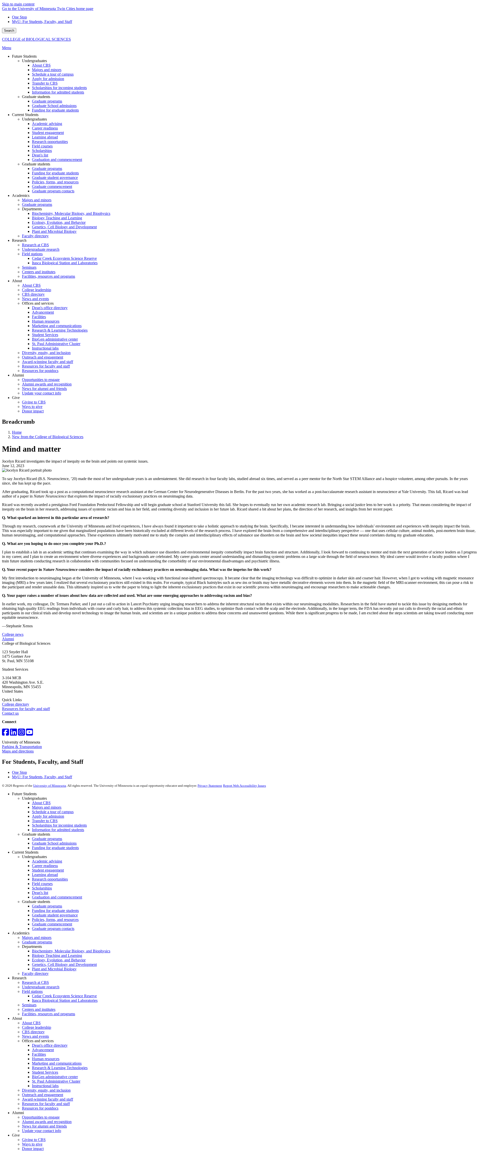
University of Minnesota (49, 785)
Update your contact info (41, 1131)
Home (17, 432)
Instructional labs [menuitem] (45, 348)
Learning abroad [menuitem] (45, 137)
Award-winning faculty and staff (47, 1099)
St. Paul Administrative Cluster (56, 1081)
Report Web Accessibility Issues (244, 785)
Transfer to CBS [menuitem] (45, 83)
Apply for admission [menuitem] (48, 79)
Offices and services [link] (38, 303)
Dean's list (40, 893)
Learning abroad (45, 875)
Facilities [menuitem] (39, 317)
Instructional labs (45, 1086)
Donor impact (33, 1149)
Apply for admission (48, 816)
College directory (15, 704)
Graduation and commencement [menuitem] (57, 159)
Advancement (43, 1050)
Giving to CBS (34, 1140)
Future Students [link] (24, 56)
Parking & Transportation (22, 747)
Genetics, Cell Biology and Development (64, 964)
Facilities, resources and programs (48, 1014)
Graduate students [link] (36, 97)
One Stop (19, 17)
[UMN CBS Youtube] (29, 734)
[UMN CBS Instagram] (21, 734)
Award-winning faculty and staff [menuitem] (47, 362)
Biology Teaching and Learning (57, 955)
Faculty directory (35, 973)
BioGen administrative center (55, 1077)
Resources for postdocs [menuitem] (40, 371)
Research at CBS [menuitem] (35, 245)
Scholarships (42, 888)
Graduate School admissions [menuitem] (54, 106)
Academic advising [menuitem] (47, 124)
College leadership (36, 1027)
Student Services (45, 1072)
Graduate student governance (55, 915)
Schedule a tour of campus (53, 812)
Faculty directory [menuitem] (35, 236)
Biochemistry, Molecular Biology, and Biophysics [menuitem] (71, 213)
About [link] (17, 281)
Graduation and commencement (57, 897)
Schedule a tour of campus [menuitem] (53, 74)
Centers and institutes (38, 1009)
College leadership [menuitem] (36, 290)
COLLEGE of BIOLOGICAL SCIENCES (36, 39)
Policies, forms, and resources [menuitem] (55, 182)
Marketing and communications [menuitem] (57, 326)
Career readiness (45, 866)
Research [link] (19, 240)
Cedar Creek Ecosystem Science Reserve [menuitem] (64, 258)
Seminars (29, 1005)
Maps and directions (18, 751)
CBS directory (33, 1032)
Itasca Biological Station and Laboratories (65, 1000)
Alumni (8, 639)
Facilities (39, 1054)
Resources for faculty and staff (26, 709)
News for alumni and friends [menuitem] (44, 388)
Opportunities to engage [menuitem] (41, 380)
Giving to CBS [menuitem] (34, 402)
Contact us (10, 713)
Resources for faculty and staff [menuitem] (46, 366)
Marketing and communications (57, 1063)
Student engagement (48, 870)
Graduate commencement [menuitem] (52, 186)
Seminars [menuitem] (29, 267)
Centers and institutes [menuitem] (38, 272)
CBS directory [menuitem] (33, 294)
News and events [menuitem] (35, 299)
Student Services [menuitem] (45, 335)
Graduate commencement (52, 924)
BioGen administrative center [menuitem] (55, 339)
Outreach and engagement (42, 1095)
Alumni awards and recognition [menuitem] (47, 384)
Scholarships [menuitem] (42, 150)
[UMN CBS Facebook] (5, 734)
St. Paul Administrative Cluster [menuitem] (56, 344)
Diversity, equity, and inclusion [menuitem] (46, 353)
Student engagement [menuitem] (48, 132)
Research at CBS (35, 982)
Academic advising (47, 861)
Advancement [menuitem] (43, 312)
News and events (35, 1036)
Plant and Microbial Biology (54, 969)
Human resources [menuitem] (45, 321)
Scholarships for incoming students (59, 825)
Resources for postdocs (40, 1108)
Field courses (42, 884)
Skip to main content (18, 4)
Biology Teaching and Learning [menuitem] (57, 218)
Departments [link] (32, 209)
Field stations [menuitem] (32, 254)
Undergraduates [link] (34, 61)
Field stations (32, 991)
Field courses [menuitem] (42, 146)
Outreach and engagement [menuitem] (42, 357)
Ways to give (32, 1144)
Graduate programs (47, 839)
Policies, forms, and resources (55, 919)
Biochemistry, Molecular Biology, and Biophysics (71, 951)
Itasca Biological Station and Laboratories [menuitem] (65, 263)
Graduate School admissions (54, 843)
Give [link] (16, 397)
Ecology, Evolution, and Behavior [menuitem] (59, 222)
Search (9, 30)
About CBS (41, 803)
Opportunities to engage (41, 1117)
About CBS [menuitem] (41, 65)
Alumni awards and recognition (47, 1122)
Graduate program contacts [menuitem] (53, 191)
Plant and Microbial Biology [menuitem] (54, 231)
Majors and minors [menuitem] (46, 70)
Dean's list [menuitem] (40, 155)
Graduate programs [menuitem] (47, 101)
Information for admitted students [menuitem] (58, 92)
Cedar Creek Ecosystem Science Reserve (64, 996)
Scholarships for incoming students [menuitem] (59, 88)
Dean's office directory (50, 1045)
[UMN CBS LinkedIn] (13, 734)
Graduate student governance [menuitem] (55, 177)
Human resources (45, 1059)
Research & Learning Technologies (60, 1068)
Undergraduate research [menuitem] (40, 249)
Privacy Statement (210, 785)
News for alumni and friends (44, 1126)
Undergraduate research (40, 987)
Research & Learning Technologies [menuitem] (60, 330)
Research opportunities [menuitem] (50, 141)
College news (12, 634)
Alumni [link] (18, 375)
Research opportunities (50, 879)
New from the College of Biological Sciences (47, 437)
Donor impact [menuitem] (33, 411)
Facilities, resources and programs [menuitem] (48, 276)
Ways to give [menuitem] (32, 406)
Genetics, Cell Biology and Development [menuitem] (64, 227)
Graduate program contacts (53, 928)
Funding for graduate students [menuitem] (55, 110)
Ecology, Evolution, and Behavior (59, 960)
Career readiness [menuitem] (45, 128)
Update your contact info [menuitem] (41, 393)
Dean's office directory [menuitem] (50, 308)
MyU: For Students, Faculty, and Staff (42, 21)
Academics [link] (20, 195)
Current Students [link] (25, 115)
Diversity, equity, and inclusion (46, 1090)
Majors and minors (46, 807)
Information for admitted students (58, 830)
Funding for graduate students (55, 848)
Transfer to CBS (45, 821)
